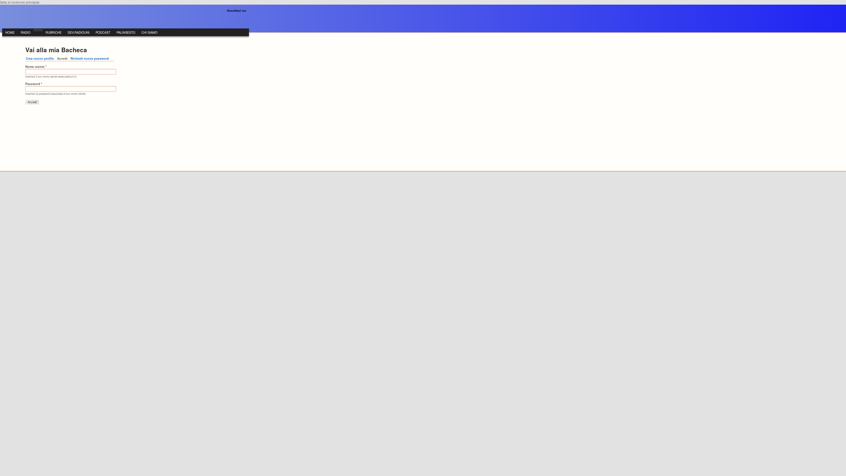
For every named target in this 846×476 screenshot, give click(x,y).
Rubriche (53, 32)
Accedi (63, 58)
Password (33, 84)
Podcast (103, 32)
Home (10, 32)
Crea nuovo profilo (40, 58)
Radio (25, 32)
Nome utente (35, 66)
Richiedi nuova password (89, 58)
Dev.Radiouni (78, 32)
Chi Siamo (149, 32)
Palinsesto (126, 32)
